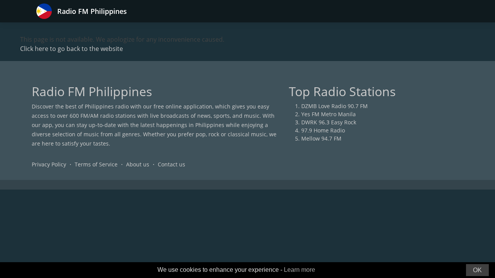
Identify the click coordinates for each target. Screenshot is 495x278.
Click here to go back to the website (71, 48)
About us (137, 164)
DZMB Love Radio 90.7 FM (334, 106)
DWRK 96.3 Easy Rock (328, 122)
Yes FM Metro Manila (328, 114)
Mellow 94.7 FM (321, 138)
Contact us (171, 164)
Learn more (299, 269)
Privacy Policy (49, 164)
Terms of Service (96, 164)
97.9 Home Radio (323, 130)
